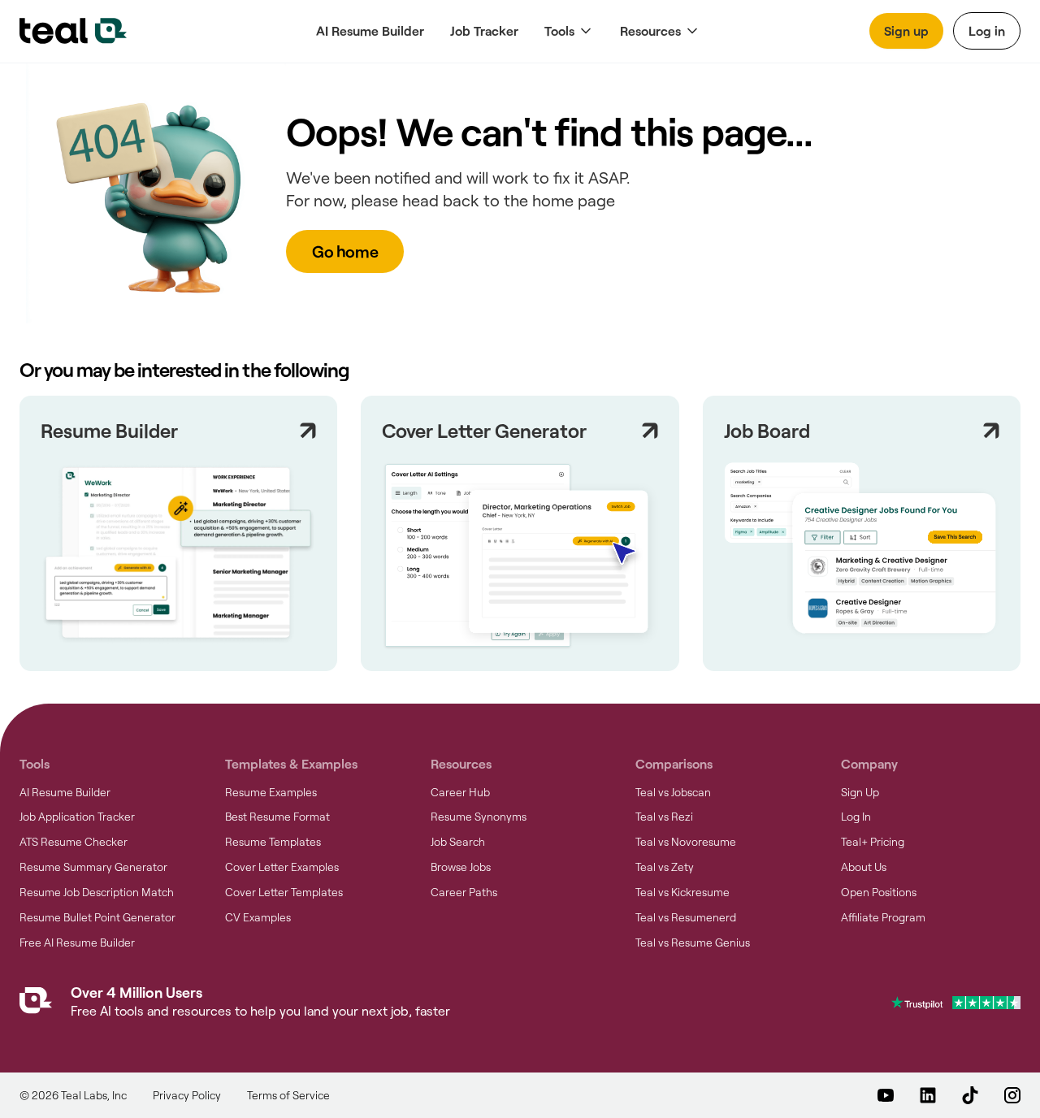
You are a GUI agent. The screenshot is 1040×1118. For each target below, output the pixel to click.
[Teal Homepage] (36, 1003)
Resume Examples (271, 792)
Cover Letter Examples (282, 867)
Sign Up (860, 792)
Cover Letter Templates (284, 892)
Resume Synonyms (478, 816)
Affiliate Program (883, 917)
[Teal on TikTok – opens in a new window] (970, 1095)
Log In (856, 816)
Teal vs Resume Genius (692, 942)
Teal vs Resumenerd (685, 917)
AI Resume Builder (370, 30)
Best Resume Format (277, 816)
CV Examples (258, 917)
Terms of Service (288, 1095)
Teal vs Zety (664, 867)
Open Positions (878, 892)
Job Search (458, 841)
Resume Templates (273, 841)
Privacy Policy (187, 1095)
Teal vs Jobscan (673, 792)
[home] (73, 30)
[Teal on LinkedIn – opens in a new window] (928, 1095)
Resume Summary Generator (93, 867)
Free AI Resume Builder (77, 942)
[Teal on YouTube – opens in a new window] (886, 1095)
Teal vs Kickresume (682, 892)
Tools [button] (559, 30)
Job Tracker (484, 30)
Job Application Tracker (77, 816)
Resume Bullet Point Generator (98, 917)
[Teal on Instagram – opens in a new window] (1012, 1095)
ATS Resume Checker (74, 841)
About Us (863, 867)
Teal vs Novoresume (685, 841)
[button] (569, 31)
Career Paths (464, 892)
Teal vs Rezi (664, 816)
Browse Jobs (461, 867)
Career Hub (460, 792)
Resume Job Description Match (97, 892)
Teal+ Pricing (872, 841)
